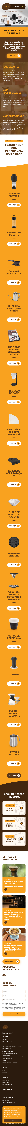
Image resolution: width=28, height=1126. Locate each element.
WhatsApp (23, 1120)
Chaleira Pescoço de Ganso (9, 1044)
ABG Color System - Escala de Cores (11, 1046)
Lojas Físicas (5, 1082)
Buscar (18, 6)
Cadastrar (14, 1014)
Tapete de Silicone (6, 1055)
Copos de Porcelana (7, 1058)
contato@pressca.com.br (8, 1102)
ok (13, 1120)
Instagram (4, 975)
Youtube (19, 975)
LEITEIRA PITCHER (6, 1063)
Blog (3, 1070)
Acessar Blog (9, 961)
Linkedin (11, 975)
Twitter (15, 975)
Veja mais (12, 775)
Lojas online (5, 1080)
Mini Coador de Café (7, 1048)
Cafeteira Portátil (7, 1039)
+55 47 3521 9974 (6, 1100)
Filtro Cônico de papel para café (10, 1050)
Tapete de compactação (8, 1051)
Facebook (7, 975)
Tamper (4, 1060)
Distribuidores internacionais (10, 1086)
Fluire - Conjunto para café (9, 1062)
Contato (4, 1074)
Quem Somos (5, 1072)
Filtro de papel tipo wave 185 (9, 1053)
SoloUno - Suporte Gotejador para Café (12, 1057)
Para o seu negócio (7, 1084)
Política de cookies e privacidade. (14, 1003)
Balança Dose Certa (7, 1043)
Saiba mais (12, 55)
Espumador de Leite (7, 1041)
